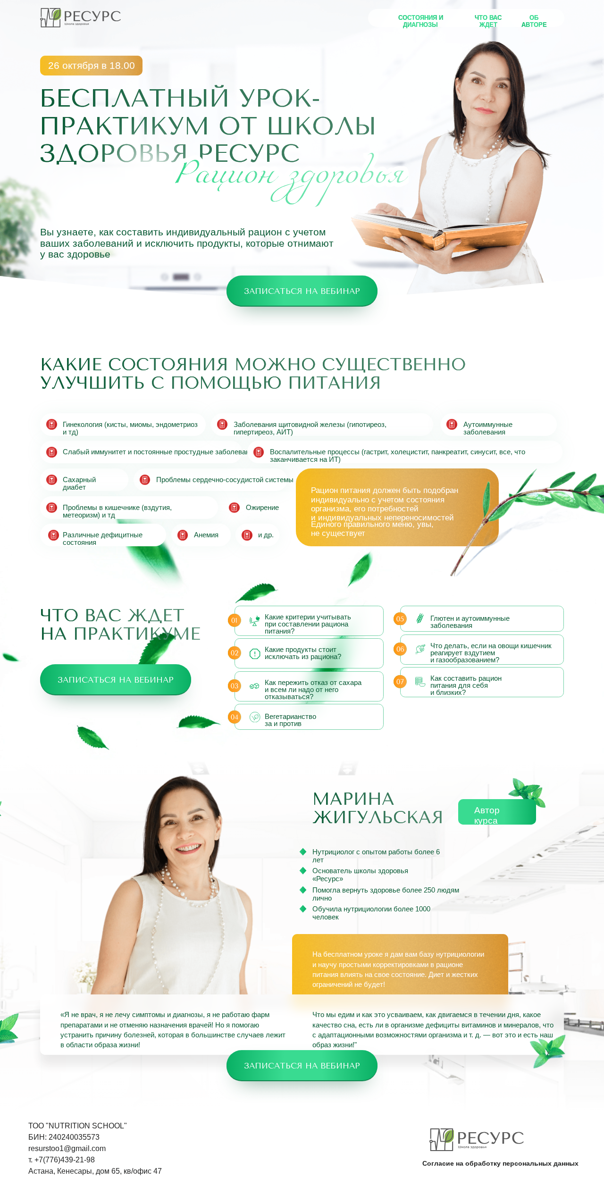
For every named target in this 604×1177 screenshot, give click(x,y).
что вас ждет (488, 21)
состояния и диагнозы (420, 21)
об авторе (534, 21)
